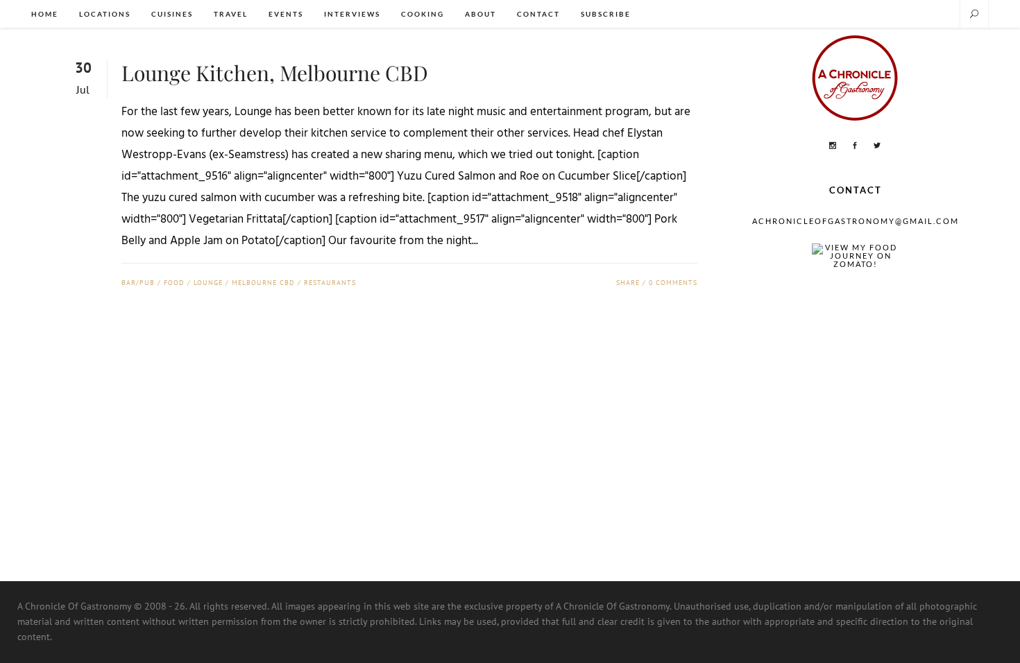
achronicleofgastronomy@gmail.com (855, 220)
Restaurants (330, 282)
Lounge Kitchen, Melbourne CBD (274, 73)
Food (174, 282)
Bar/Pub (138, 282)
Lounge (208, 282)
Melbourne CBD (263, 282)
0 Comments (673, 282)
